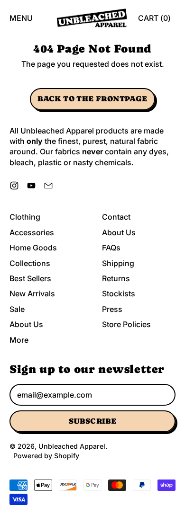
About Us (26, 324)
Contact (116, 217)
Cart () (154, 20)
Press (112, 309)
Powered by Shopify (46, 456)
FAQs (111, 247)
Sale (17, 309)
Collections (29, 263)
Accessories (31, 232)
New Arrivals (32, 293)
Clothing (24, 217)
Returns (116, 278)
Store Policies (126, 324)
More (18, 340)
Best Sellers (30, 278)
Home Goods (33, 247)
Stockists (118, 293)
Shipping (118, 263)
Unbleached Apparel (71, 446)
